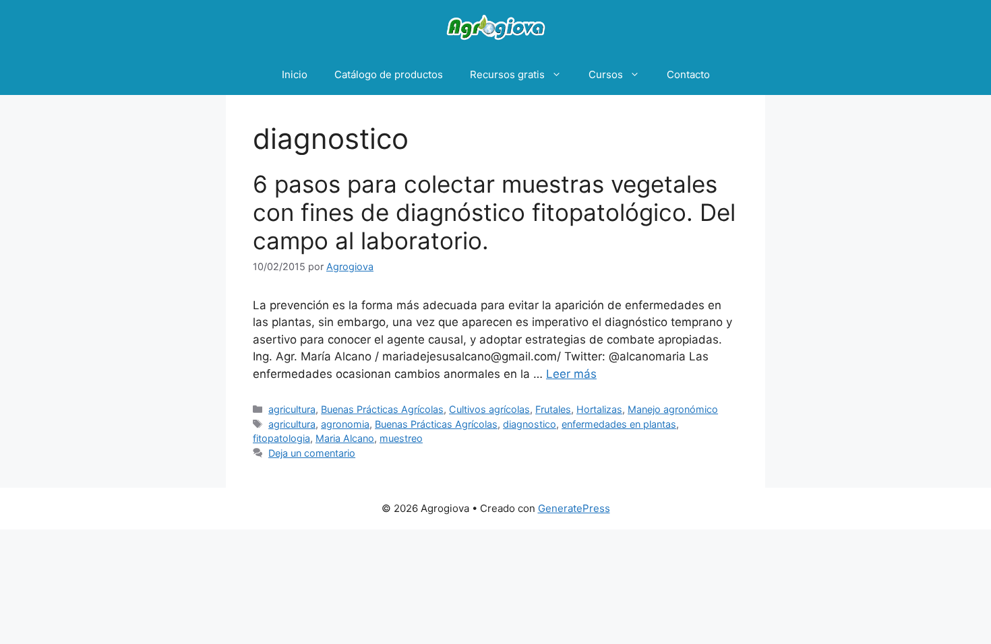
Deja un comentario (311, 453)
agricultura (292, 409)
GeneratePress (574, 508)
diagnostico (529, 424)
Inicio (294, 74)
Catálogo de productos (388, 74)
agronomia (345, 424)
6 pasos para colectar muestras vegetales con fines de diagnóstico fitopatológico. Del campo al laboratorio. (494, 212)
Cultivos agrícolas (489, 409)
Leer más (571, 374)
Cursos (606, 74)
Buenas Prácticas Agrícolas (382, 409)
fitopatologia (281, 438)
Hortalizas (599, 409)
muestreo (401, 438)
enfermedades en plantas (619, 424)
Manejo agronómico (673, 409)
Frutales (553, 409)
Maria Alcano (345, 438)
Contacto (688, 74)
